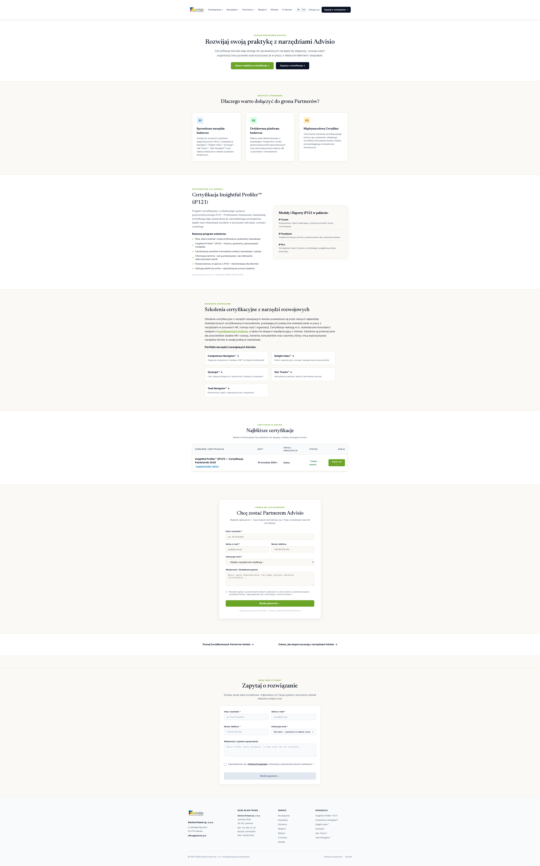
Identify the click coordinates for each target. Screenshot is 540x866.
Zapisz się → (337, 462)
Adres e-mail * (233, 544)
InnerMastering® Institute (232, 331)
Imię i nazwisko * (234, 531)
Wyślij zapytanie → (270, 776)
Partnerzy (248, 9)
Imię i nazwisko (232, 711)
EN (303, 10)
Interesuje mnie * (234, 556)
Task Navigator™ (323, 837)
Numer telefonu (278, 544)
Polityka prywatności (333, 857)
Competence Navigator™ (326, 820)
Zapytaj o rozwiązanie (336, 9)
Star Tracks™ (321, 833)
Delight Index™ (322, 824)
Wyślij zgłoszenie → (270, 603)
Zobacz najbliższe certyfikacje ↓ (252, 65)
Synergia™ (320, 828)
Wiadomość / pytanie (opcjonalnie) (241, 741)
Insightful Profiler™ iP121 (326, 815)
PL (299, 10)
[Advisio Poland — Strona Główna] (196, 9)
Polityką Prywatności (257, 764)
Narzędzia (232, 9)
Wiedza (274, 9)
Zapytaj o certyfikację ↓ (292, 65)
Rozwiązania (215, 9)
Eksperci (262, 9)
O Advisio (287, 9)
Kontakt (281, 842)
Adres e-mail (278, 711)
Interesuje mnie (279, 726)
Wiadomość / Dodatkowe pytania (242, 569)
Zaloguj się (314, 9)
